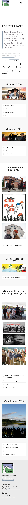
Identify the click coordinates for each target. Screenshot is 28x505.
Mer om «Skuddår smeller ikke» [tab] (13, 245)
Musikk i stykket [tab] (9, 112)
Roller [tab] (6, 109)
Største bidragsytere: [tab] (11, 387)
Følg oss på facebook (8, 480)
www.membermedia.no (8, 498)
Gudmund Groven (14, 59)
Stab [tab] (6, 116)
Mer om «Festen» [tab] (9, 147)
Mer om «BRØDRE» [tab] (10, 105)
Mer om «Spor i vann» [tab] (11, 444)
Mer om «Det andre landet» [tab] (12, 277)
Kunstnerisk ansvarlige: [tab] (11, 381)
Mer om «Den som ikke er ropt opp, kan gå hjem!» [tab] (15, 376)
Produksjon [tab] (8, 150)
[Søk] (20, 3)
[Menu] (24, 3)
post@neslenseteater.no (13, 489)
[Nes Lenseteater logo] (11, 3)
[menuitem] (20, 3)
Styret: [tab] (6, 384)
